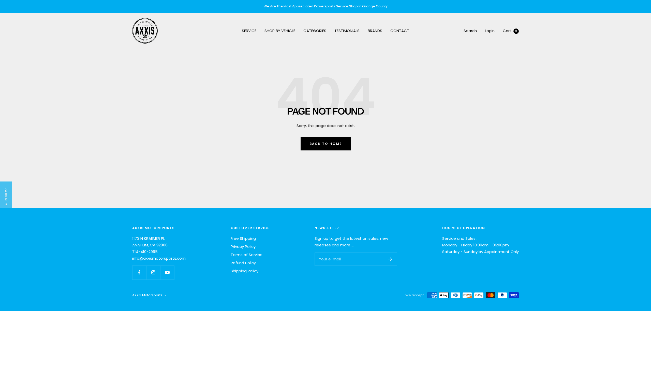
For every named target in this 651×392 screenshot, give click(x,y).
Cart (510, 30)
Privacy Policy (243, 246)
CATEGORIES (314, 30)
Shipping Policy (244, 271)
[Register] (390, 259)
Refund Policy (243, 262)
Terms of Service (246, 254)
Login (490, 30)
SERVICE (249, 30)
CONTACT (399, 30)
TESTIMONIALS (347, 30)
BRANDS (375, 30)
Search (470, 30)
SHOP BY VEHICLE (279, 30)
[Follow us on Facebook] (139, 272)
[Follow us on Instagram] (153, 272)
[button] (6, 196)
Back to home (325, 143)
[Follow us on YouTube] (167, 272)
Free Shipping (243, 238)
